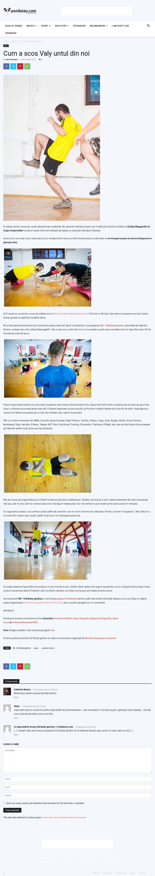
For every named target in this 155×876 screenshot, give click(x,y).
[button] (148, 26)
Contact (142, 873)
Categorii (96, 873)
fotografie (79, 26)
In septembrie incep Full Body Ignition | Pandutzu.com (43, 726)
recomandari (97, 26)
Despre (133, 873)
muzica (30, 26)
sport (44, 26)
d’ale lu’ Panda (13, 26)
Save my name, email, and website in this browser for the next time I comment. (45, 803)
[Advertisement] (96, 11)
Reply (16, 697)
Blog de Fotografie (101, 618)
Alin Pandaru (12, 59)
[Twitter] (13, 66)
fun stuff (60, 26)
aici (52, 630)
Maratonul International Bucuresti (70, 313)
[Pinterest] (20, 66)
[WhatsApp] (27, 66)
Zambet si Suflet (63, 618)
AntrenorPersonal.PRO (25, 622)
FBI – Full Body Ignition (112, 325)
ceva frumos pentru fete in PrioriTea (42, 602)
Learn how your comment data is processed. (65, 817)
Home (6, 41)
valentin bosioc (48, 648)
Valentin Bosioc (22, 689)
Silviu (17, 706)
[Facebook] (6, 66)
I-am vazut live (120, 26)
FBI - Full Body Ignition (22, 648)
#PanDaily (10, 33)
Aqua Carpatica (81, 618)
